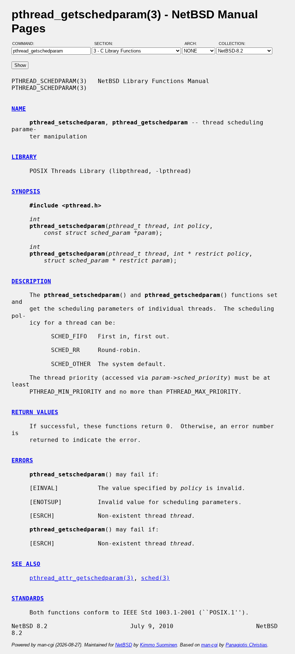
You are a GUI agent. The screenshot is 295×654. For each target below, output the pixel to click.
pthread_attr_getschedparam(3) (82, 578)
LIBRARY (24, 157)
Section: (105, 43)
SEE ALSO (26, 564)
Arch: (194, 43)
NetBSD (123, 645)
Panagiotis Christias (246, 645)
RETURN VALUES (35, 412)
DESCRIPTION (31, 281)
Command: (25, 43)
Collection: (232, 43)
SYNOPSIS (26, 191)
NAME (19, 108)
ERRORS (22, 460)
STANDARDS (28, 598)
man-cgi (209, 645)
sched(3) (155, 578)
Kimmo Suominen (158, 645)
